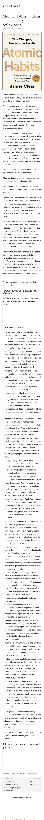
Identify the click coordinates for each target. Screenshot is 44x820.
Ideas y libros (10, 6)
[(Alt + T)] (20, 6)
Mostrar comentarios (22, 797)
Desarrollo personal (18, 773)
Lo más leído (32, 773)
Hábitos (6, 773)
